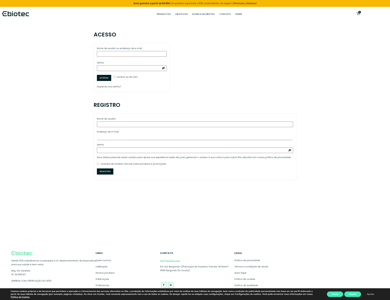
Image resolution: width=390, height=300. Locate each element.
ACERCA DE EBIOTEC (203, 14)
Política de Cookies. (20, 297)
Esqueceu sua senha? (109, 86)
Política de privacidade (247, 260)
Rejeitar (352, 294)
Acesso (104, 78)
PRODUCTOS (164, 14)
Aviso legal (240, 272)
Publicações (102, 279)
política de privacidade (278, 157)
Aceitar (335, 294)
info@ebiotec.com (170, 260)
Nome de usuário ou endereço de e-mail (120, 48)
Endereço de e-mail (108, 131)
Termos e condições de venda (251, 266)
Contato (225, 14)
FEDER (238, 14)
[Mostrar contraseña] (163, 68)
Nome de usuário (107, 118)
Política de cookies (244, 279)
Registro (105, 171)
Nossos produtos (105, 272)
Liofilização (102, 266)
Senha (101, 62)
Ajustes (370, 294)
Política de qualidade (246, 285)
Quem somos (103, 260)
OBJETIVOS (181, 14)
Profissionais (102, 285)
